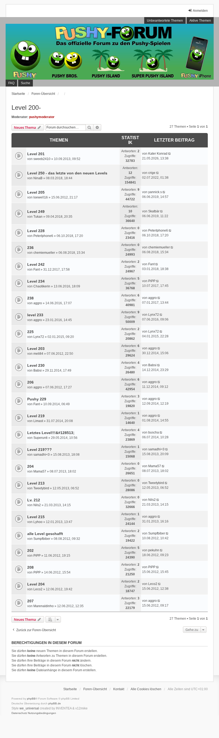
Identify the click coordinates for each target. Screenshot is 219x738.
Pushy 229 (36, 399)
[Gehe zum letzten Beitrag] (170, 153)
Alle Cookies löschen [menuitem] (146, 689)
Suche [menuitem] (25, 83)
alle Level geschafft (45, 534)
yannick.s (155, 192)
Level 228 (36, 231)
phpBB (31, 698)
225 (30, 332)
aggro (37, 303)
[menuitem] (19, 713)
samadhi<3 (41, 454)
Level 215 (36, 517)
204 (30, 466)
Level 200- (26, 107)
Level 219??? (39, 449)
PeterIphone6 (43, 236)
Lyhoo (37, 522)
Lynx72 (153, 315)
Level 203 (36, 348)
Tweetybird (41, 488)
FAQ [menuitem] (11, 83)
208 (30, 567)
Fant (36, 269)
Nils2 (37, 505)
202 (30, 550)
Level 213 (36, 483)
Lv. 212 (33, 500)
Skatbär (153, 211)
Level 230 (36, 365)
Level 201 (36, 154)
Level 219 (36, 416)
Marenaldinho (43, 606)
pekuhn (153, 550)
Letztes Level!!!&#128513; (51, 433)
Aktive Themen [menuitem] (200, 20)
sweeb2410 (41, 159)
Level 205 (36, 192)
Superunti (40, 438)
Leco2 (37, 589)
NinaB (37, 178)
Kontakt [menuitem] (118, 689)
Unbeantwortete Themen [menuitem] (165, 20)
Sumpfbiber (41, 539)
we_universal (29, 708)
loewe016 (40, 197)
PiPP (151, 281)
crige (151, 173)
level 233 (35, 315)
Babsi (37, 370)
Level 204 (36, 584)
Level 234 (36, 281)
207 (30, 601)
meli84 (38, 354)
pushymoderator (41, 117)
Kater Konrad (157, 153)
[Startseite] (109, 52)
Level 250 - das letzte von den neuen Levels (67, 173)
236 (30, 247)
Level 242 (36, 264)
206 (30, 382)
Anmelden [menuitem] (200, 11)
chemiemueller (44, 253)
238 (30, 298)
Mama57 (39, 471)
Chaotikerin (41, 286)
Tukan (37, 216)
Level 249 (36, 211)
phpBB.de (54, 703)
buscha (153, 432)
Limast (38, 421)
